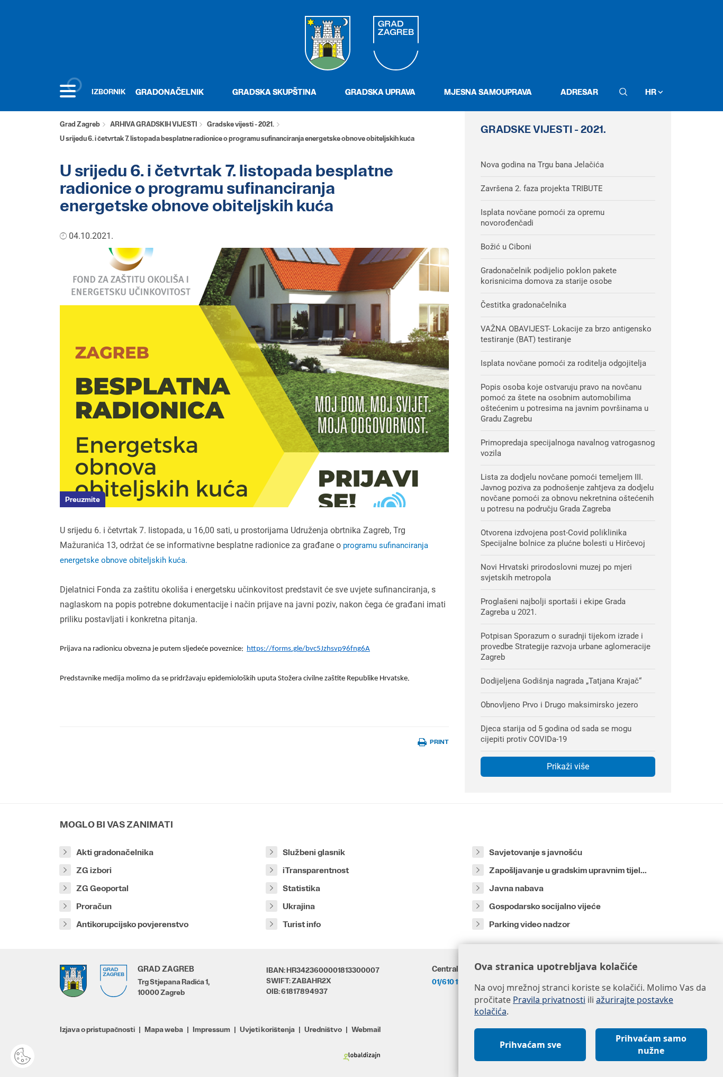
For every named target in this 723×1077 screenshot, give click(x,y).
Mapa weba (163, 1029)
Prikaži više (568, 766)
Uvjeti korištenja (267, 1029)
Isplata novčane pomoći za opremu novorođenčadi (542, 218)
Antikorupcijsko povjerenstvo (132, 924)
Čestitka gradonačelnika (523, 305)
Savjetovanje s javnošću (535, 852)
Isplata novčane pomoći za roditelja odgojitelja (563, 363)
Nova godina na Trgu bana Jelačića (542, 164)
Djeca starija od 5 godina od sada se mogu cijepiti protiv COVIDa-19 (556, 734)
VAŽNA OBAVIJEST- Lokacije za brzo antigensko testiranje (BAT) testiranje (566, 334)
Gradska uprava (380, 91)
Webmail (366, 1029)
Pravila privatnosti (549, 1000)
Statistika (301, 888)
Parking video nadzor (529, 924)
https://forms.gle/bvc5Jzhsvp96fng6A (308, 649)
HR (651, 91)
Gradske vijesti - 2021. (240, 124)
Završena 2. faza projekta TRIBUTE (542, 188)
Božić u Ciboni (506, 247)
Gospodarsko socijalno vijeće (545, 906)
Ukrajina (299, 906)
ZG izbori (94, 870)
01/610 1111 (449, 981)
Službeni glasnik (314, 852)
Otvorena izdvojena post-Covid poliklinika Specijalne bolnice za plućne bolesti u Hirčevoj (563, 538)
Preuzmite (82, 499)
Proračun (94, 906)
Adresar (579, 91)
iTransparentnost (316, 870)
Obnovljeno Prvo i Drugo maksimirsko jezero (559, 705)
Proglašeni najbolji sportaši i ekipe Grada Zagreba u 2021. (553, 607)
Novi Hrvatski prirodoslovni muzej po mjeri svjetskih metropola (556, 572)
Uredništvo (323, 1029)
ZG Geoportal (102, 888)
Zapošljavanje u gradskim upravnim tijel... (568, 870)
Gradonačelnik (169, 91)
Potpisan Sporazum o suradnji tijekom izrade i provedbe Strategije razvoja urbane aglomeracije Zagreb (565, 646)
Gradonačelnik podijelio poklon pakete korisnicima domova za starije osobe (549, 276)
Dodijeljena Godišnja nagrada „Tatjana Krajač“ (561, 681)
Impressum (211, 1029)
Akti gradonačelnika (114, 852)
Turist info (302, 924)
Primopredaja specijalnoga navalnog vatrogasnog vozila (568, 448)
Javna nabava (516, 888)
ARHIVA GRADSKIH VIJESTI (153, 124)
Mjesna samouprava (488, 91)
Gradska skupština (274, 91)
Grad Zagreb (80, 124)
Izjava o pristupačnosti (97, 1029)
